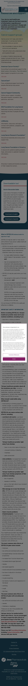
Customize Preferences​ (14, 354)
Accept (14, 358)
